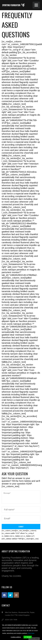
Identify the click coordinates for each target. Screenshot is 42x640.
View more (31, 633)
